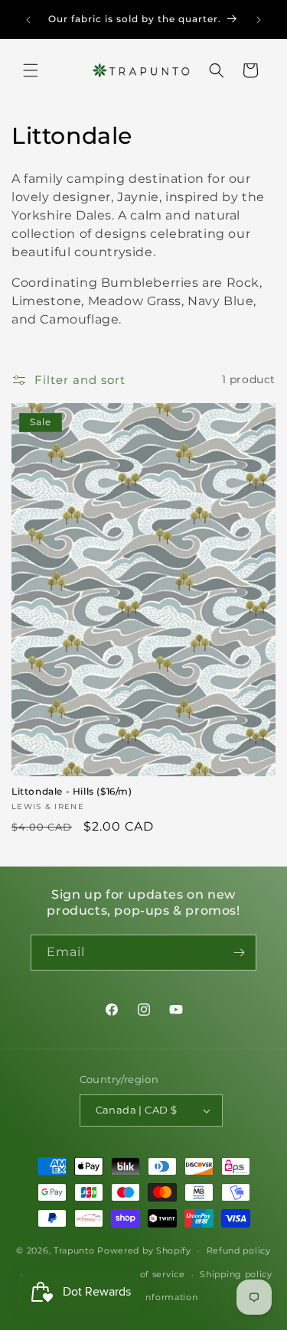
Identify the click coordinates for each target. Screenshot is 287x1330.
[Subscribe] (239, 953)
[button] (30, 70)
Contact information (150, 1297)
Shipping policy (236, 1274)
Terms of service (146, 1274)
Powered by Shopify (144, 1250)
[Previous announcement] (28, 20)
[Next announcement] (259, 20)
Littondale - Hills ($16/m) (71, 791)
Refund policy (239, 1250)
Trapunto (74, 1250)
